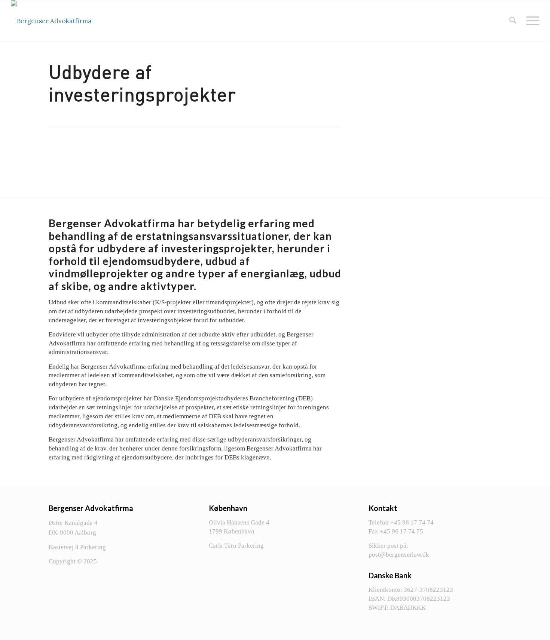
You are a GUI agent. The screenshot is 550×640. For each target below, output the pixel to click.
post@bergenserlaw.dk (399, 554)
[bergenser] (51, 20)
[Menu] (530, 20)
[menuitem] (512, 20)
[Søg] (512, 20)
